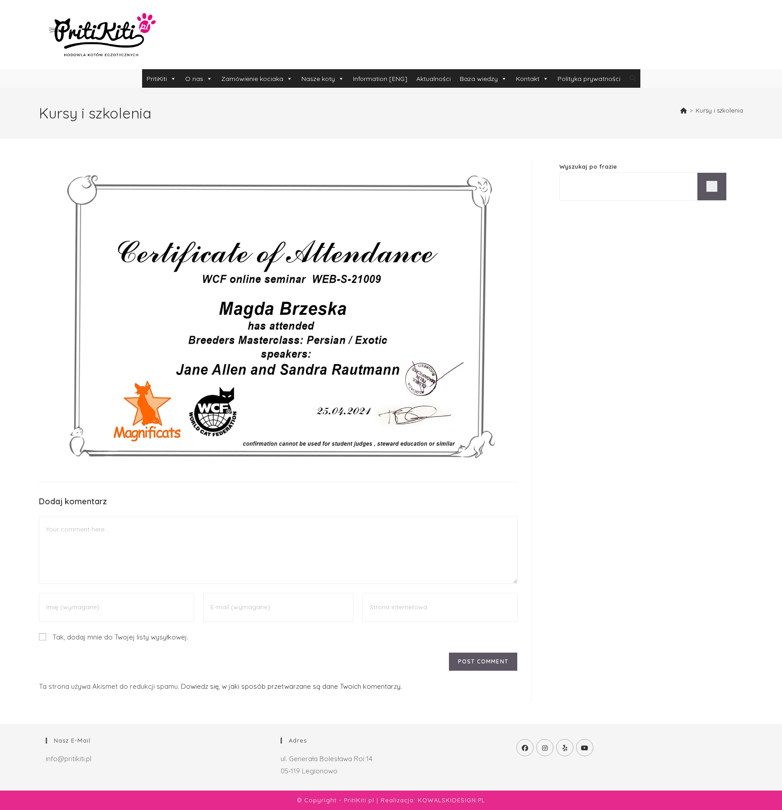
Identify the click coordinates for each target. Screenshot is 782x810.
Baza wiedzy (479, 79)
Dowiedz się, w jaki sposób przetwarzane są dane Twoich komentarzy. (291, 686)
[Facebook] (525, 747)
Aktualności (433, 79)
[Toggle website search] (632, 78)
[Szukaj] (712, 186)
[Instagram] (544, 747)
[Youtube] (584, 747)
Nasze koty (318, 79)
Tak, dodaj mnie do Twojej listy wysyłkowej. (119, 637)
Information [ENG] (380, 79)
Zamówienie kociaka (252, 79)
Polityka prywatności (589, 79)
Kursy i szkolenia (719, 110)
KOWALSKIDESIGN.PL (451, 800)
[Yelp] (564, 747)
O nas (194, 79)
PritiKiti (157, 79)
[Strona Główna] (683, 110)
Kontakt (527, 79)
